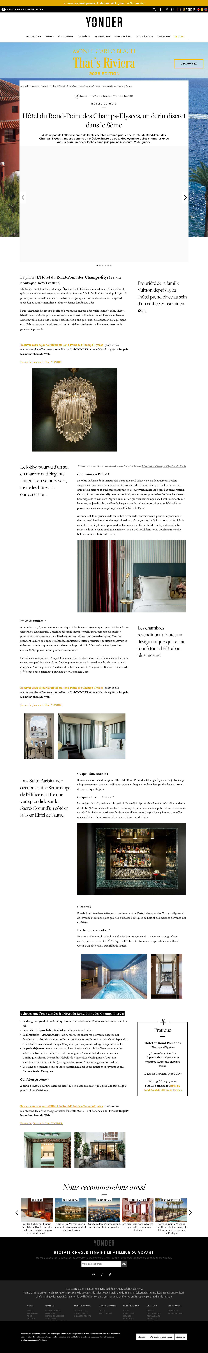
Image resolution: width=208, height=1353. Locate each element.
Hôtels (50, 36)
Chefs (102, 1310)
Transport (32, 1313)
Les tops (152, 1305)
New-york (128, 1319)
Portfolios (174, 1310)
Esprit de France (62, 310)
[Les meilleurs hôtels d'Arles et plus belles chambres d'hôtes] (137, 1220)
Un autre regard (83, 1316)
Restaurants (105, 1313)
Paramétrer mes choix (161, 1336)
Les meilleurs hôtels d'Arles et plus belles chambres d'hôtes (137, 1227)
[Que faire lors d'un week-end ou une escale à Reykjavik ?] (104, 1220)
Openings (50, 1313)
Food (29, 1316)
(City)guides (131, 1305)
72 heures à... (80, 1310)
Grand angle (81, 1313)
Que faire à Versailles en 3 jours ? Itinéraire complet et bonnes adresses (70, 1227)
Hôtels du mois (47, 86)
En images (174, 1305)
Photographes (176, 1313)
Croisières (84, 36)
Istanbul (127, 1316)
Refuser (142, 1336)
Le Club (179, 36)
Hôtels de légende (54, 1316)
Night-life (152, 1319)
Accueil (24, 86)
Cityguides (164, 36)
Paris (126, 1310)
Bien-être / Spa (123, 36)
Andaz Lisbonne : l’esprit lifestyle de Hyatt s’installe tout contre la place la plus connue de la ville (37, 1228)
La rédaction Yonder (91, 96)
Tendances (51, 1319)
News (30, 1305)
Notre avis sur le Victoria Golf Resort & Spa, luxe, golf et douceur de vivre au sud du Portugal (171, 1228)
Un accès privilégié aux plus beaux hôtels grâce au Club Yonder (104, 3)
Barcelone (128, 1313)
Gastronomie (102, 36)
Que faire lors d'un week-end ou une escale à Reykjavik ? (104, 1225)
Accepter (180, 1336)
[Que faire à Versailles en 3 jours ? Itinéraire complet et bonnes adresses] (70, 1220)
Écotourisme (65, 36)
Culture (31, 1319)
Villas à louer (144, 36)
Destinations (33, 36)
